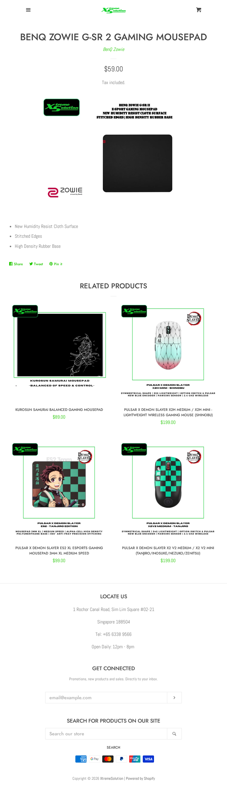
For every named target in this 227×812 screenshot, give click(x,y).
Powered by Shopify (140, 778)
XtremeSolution (111, 778)
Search (113, 747)
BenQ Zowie (113, 49)
